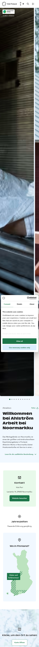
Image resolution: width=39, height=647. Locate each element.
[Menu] (33, 4)
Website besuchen (19, 498)
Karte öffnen (19, 642)
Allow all (19, 341)
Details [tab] (19, 304)
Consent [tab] (7, 304)
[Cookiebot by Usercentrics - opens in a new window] (28, 298)
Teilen (33, 408)
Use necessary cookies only (19, 347)
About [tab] (32, 304)
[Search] (28, 4)
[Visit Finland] (9, 4)
